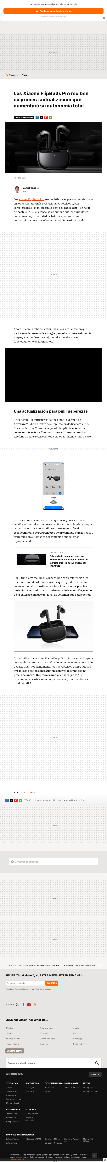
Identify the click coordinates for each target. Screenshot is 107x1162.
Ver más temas (15, 1051)
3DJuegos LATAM (33, 1139)
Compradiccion (12, 1121)
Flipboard (46, 117)
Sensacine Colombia (53, 1143)
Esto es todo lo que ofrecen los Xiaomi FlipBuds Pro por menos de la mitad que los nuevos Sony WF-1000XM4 (69, 561)
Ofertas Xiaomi (13, 1038)
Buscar (96, 1063)
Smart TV (44, 1044)
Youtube (29, 1004)
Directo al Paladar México (71, 1140)
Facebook (37, 117)
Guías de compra (47, 1038)
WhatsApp (13, 75)
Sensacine (49, 1087)
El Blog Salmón (31, 1114)
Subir (93, 1074)
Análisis (76, 1028)
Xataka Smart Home (14, 1099)
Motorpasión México (88, 1140)
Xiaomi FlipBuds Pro (31, 199)
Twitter (41, 117)
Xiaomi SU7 (78, 1044)
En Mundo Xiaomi (57, 553)
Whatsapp (78, 1038)
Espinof (48, 1091)
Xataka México (12, 1139)
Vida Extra (29, 1091)
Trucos (9, 1033)
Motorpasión (88, 1087)
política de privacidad (42, 989)
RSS (35, 1004)
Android (25, 75)
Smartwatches (46, 1028)
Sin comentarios (25, 117)
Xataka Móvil (11, 1091)
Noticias (57, 800)
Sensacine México (52, 1139)
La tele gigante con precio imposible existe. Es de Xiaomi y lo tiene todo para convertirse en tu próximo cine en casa (59, 965)
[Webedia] (14, 1073)
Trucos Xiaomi (12, 1044)
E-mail (50, 117)
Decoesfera (11, 1117)
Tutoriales (44, 1033)
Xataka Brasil (11, 1143)
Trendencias (11, 1114)
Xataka (9, 1087)
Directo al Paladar (71, 1087)
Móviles (9, 1028)
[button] (31, 188)
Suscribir (52, 983)
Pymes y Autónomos (30, 1118)
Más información (17, 1159)
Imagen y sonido (42, 800)
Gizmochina (27, 792)
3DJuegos (29, 1087)
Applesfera (11, 1095)
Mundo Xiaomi (12, 1103)
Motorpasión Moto (91, 1091)
